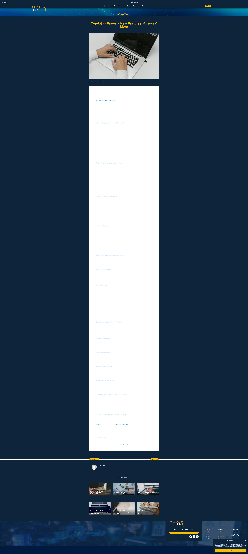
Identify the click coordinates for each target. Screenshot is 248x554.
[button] (245, 540)
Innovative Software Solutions (121, 424)
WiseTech (92, 82)
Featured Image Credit (101, 437)
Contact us (98, 424)
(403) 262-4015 (135, 1)
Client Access (4, 1)
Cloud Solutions (221, 531)
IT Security (220, 534)
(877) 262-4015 (135, 2)
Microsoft (105, 82)
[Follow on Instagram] (197, 536)
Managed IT (112, 6)
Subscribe (184, 532)
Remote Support (5, 2)
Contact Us (141, 6)
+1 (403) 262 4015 (234, 529)
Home (105, 6)
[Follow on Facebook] (194, 536)
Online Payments (209, 538)
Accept (230, 550)
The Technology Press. (125, 444)
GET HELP (208, 5)
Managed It (208, 529)
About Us (129, 6)
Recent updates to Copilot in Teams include (105, 100)
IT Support (220, 529)
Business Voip (221, 536)
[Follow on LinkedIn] (190, 536)
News (134, 6)
